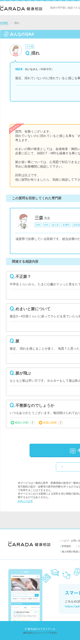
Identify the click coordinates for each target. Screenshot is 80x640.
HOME (4, 22)
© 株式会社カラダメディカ (40, 628)
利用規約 (66, 546)
